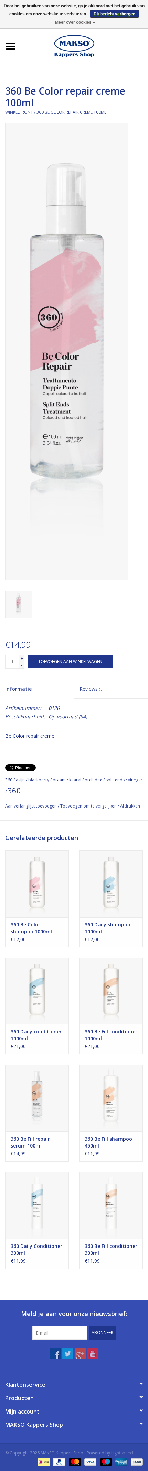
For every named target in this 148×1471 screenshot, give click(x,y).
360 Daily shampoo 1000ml (107, 928)
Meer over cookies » (75, 22)
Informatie (18, 688)
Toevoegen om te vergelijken (89, 806)
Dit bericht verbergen (114, 14)
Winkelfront (19, 112)
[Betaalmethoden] (43, 1461)
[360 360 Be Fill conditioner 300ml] (111, 1205)
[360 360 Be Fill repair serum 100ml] (37, 1098)
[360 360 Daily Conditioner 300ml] (37, 1205)
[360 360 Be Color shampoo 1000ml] (37, 883)
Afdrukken (130, 806)
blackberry (38, 780)
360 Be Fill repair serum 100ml (30, 1142)
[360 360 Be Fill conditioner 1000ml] (111, 991)
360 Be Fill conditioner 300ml (111, 1249)
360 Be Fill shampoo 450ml (108, 1142)
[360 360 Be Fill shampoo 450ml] (111, 1098)
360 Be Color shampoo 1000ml (31, 928)
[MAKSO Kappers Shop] (84, 45)
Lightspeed (122, 1453)
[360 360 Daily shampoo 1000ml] (111, 883)
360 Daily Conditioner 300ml (36, 1249)
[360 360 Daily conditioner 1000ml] (37, 991)
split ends (115, 780)
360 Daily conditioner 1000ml (36, 1035)
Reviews (91, 688)
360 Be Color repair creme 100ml (71, 112)
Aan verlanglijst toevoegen (31, 806)
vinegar (135, 780)
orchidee (93, 780)
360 (8, 780)
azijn (20, 780)
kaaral (75, 780)
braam (59, 780)
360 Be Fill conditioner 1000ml (111, 1035)
